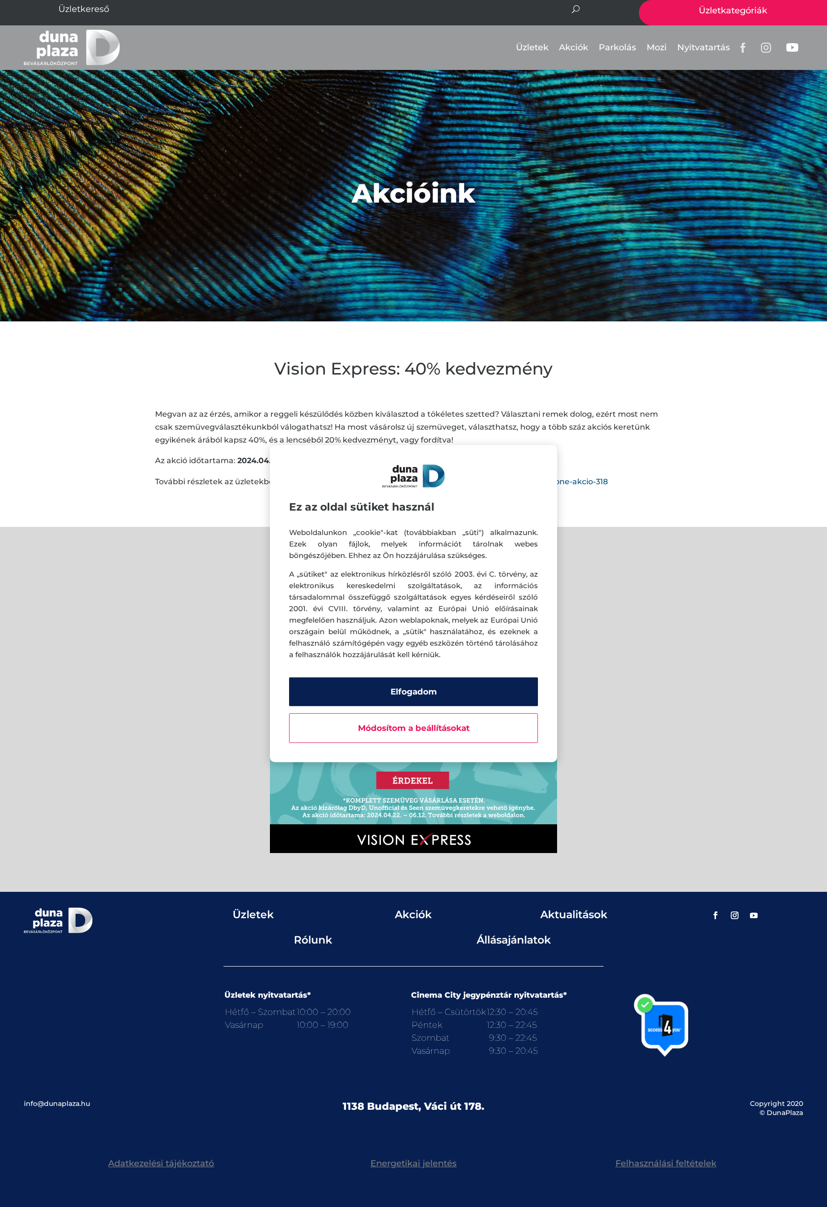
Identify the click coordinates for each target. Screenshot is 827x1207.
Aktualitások (573, 914)
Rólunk (313, 940)
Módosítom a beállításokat (413, 728)
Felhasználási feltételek (665, 1163)
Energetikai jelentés (413, 1163)
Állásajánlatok (514, 940)
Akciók (573, 47)
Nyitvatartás (703, 47)
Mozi (657, 47)
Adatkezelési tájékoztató (161, 1163)
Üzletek (532, 47)
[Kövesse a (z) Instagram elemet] (734, 915)
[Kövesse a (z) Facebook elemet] (715, 915)
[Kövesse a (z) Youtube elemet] (753, 915)
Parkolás (617, 47)
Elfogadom (414, 691)
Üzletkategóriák (733, 10)
